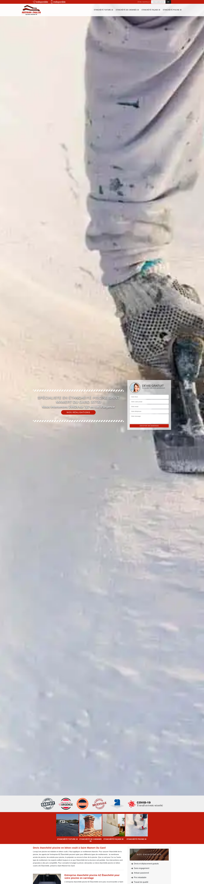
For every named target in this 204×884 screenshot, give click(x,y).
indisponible (42, 2)
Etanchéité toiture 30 (103, 10)
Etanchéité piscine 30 (172, 10)
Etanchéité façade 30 (151, 10)
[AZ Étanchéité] (31, 10)
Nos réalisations (78, 412)
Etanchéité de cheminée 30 (127, 10)
